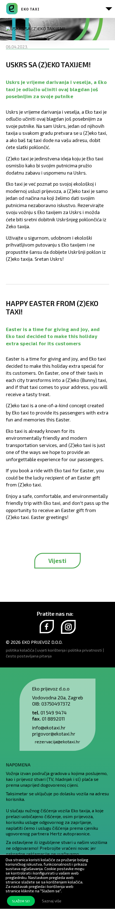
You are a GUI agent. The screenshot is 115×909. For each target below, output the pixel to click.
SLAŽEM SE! (21, 901)
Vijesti (57, 560)
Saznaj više (51, 900)
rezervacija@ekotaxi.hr (57, 741)
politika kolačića (20, 650)
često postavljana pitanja (29, 656)
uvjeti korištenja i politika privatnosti (69, 650)
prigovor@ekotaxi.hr (53, 733)
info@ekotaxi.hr (49, 727)
